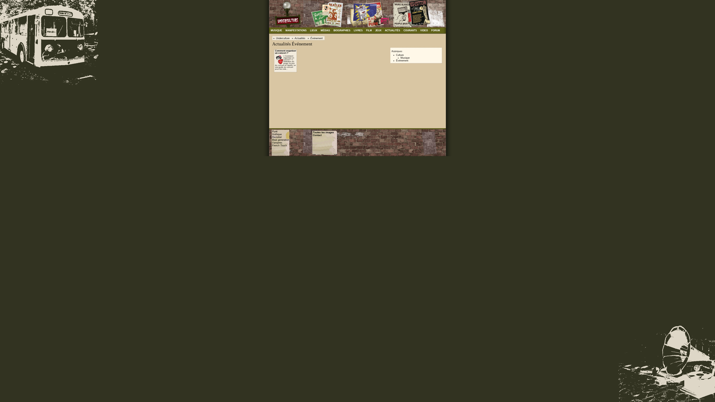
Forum (435, 30)
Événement (316, 38)
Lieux (313, 30)
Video (424, 30)
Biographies (341, 30)
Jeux (378, 30)
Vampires (277, 142)
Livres (358, 30)
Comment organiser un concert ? (285, 52)
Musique (276, 30)
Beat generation (280, 139)
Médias (325, 30)
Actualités (392, 30)
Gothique (277, 134)
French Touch (279, 145)
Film (369, 30)
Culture (400, 55)
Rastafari (277, 137)
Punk (275, 131)
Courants (410, 30)
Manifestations (296, 30)
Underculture (283, 38)
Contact (317, 135)
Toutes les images (323, 132)
